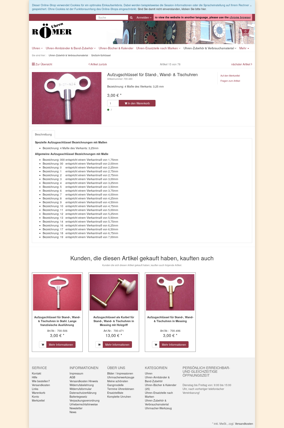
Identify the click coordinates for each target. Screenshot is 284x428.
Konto (35, 396)
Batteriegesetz (78, 396)
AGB (72, 377)
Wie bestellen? (41, 381)
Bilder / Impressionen (120, 373)
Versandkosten (41, 385)
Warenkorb (38, 393)
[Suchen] (131, 17)
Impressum (76, 373)
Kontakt (36, 373)
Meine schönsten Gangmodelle (117, 383)
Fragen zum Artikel (230, 80)
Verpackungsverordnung (84, 400)
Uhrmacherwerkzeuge (120, 377)
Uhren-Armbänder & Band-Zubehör (70, 48)
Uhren (36, 48)
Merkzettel (38, 400)
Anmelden (143, 17)
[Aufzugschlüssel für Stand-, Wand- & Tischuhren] (66, 98)
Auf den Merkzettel (230, 75)
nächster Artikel (241, 64)
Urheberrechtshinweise (84, 404)
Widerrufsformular (81, 389)
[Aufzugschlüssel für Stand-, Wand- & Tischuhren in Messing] (170, 292)
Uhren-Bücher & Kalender (116, 48)
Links (35, 389)
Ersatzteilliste (115, 393)
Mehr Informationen (61, 344)
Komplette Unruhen (119, 396)
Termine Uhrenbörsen (120, 389)
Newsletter (76, 408)
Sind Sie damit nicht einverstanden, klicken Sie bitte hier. (172, 9)
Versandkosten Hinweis (84, 381)
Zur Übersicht (44, 64)
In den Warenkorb (138, 103)
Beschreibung (43, 134)
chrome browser (240, 17)
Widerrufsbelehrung (82, 385)
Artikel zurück (98, 64)
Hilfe (34, 377)
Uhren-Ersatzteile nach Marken (157, 48)
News (73, 412)
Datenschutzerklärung (83, 393)
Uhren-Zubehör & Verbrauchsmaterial (209, 48)
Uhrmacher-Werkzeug (158, 408)
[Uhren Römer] (66, 30)
